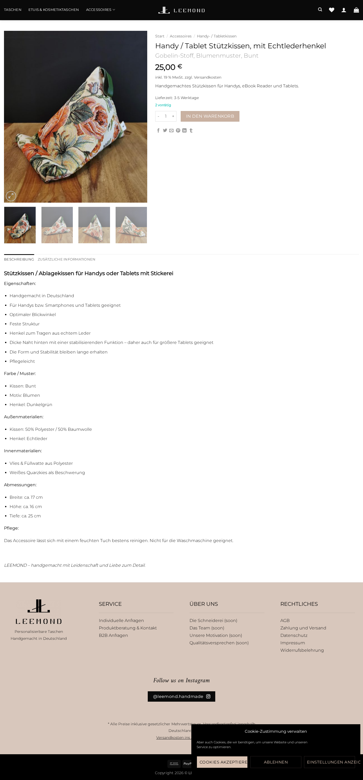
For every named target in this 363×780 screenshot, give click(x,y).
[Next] (137, 117)
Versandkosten (207, 77)
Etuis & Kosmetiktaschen (53, 10)
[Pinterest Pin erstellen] (178, 130)
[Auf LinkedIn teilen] (184, 130)
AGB (285, 620)
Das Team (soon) (206, 627)
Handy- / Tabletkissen (217, 36)
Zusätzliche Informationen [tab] (66, 259)
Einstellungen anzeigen (331, 762)
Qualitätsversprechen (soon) (219, 642)
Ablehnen (276, 762)
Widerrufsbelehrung (302, 650)
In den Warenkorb (210, 116)
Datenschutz (293, 635)
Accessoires (99, 10)
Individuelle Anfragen (121, 620)
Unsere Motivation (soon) (215, 635)
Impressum (292, 642)
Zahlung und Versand (303, 627)
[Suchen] (320, 10)
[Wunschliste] (331, 10)
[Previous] (13, 117)
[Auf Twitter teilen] (165, 130)
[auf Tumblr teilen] (191, 130)
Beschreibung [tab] (19, 259)
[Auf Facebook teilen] (158, 130)
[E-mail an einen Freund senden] (171, 130)
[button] (344, 10)
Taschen (13, 10)
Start (159, 36)
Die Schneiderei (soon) (213, 620)
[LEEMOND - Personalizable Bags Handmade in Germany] (181, 10)
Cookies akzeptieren (224, 762)
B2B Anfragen (113, 635)
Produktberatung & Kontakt (128, 627)
